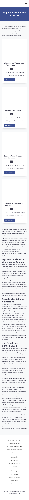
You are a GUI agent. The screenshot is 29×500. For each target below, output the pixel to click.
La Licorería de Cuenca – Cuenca (14, 204)
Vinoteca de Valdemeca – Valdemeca (14, 64)
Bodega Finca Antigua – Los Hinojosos (14, 157)
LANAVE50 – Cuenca (12, 110)
